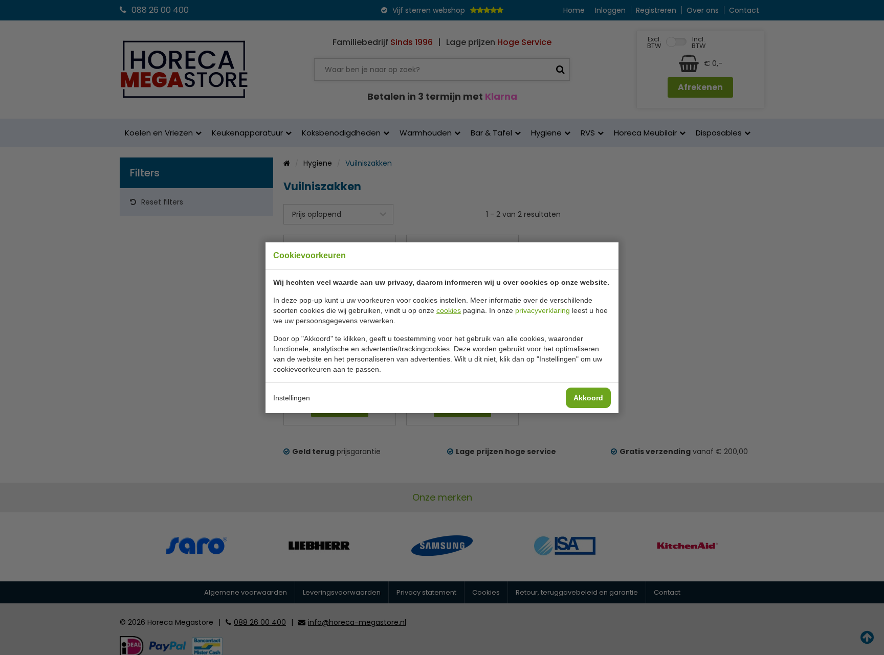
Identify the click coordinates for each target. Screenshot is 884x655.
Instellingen (291, 398)
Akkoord (588, 398)
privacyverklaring (542, 310)
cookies (448, 310)
